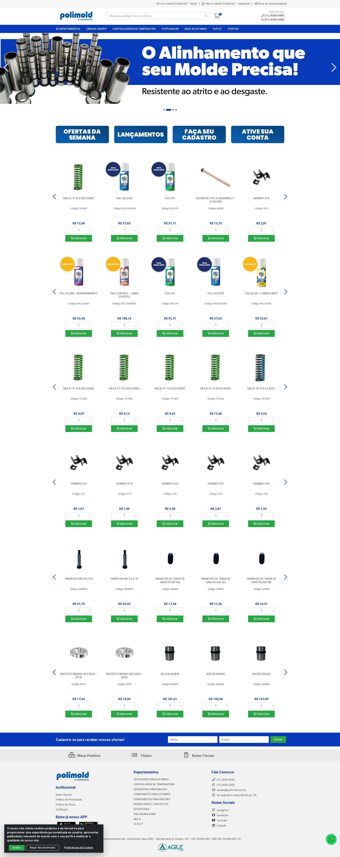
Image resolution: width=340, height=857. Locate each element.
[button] (164, 110)
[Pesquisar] (206, 16)
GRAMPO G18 (170, 483)
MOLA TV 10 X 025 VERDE (78, 388)
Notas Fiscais (202, 756)
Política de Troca (65, 804)
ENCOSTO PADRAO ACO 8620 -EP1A (78, 675)
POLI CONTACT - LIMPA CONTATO (124, 295)
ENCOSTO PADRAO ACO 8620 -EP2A (124, 675)
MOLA (137, 819)
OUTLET (138, 824)
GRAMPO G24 (261, 483)
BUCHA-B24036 (170, 674)
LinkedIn (221, 825)
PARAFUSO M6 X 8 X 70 (124, 578)
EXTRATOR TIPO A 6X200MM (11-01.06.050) (215, 200)
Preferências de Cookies (78, 847)
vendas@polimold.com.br (231, 790)
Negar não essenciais (42, 847)
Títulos (145, 756)
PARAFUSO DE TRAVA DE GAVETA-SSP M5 (215, 580)
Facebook (222, 815)
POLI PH (170, 198)
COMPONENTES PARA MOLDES (152, 799)
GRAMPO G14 (124, 483)
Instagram (222, 810)
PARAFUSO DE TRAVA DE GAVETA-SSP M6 (261, 580)
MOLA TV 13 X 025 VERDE (170, 388)
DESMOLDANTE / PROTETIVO (151, 804)
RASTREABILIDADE (145, 814)
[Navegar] (6, 67)
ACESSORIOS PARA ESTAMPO (151, 779)
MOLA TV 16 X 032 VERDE (78, 198)
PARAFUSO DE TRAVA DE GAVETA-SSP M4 (170, 580)
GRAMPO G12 (79, 483)
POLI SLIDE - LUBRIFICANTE (261, 293)
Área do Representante (272, 3)
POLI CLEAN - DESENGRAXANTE (79, 293)
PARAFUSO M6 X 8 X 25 (78, 578)
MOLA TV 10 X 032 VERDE (124, 388)
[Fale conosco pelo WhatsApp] (331, 839)
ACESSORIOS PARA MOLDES (150, 789)
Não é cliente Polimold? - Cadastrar (228, 3)
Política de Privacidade (69, 799)
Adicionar (80, 238)
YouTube (221, 820)
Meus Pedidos (88, 756)
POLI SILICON (124, 198)
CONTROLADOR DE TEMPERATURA (154, 784)
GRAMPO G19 (261, 198)
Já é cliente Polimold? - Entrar (178, 3)
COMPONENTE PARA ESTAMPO (152, 794)
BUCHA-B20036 (261, 674)
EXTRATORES (141, 809)
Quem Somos (64, 794)
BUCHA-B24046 (216, 674)
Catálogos (62, 809)
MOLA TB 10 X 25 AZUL (261, 388)
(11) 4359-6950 (274, 19)
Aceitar (17, 847)
